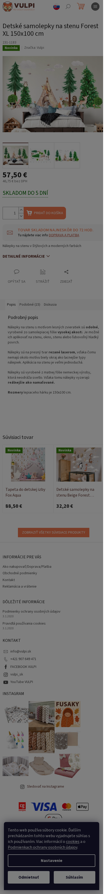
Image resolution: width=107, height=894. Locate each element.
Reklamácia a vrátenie (20, 586)
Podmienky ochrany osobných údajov (32, 611)
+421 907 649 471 (23, 659)
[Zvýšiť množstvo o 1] (21, 210)
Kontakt (9, 580)
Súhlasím (74, 877)
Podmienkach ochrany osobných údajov (42, 847)
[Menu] (95, 6)
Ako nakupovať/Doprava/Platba (27, 566)
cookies (72, 841)
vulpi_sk (16, 674)
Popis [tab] (11, 304)
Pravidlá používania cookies (24, 623)
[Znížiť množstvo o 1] (21, 216)
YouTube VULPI (21, 682)
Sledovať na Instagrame (45, 786)
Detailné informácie (24, 256)
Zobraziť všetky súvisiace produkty (53, 532)
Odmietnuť (28, 877)
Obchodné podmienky (20, 573)
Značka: (34, 47)
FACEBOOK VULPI (23, 666)
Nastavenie (51, 860)
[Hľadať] (68, 6)
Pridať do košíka (48, 213)
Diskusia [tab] (50, 304)
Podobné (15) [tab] (29, 304)
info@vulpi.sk (20, 651)
